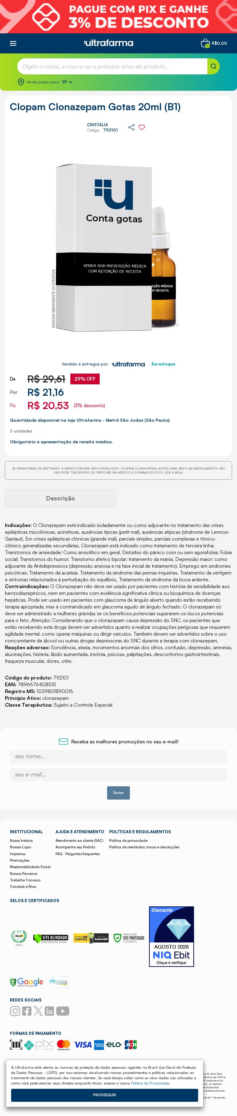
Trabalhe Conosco (25, 880)
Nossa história (21, 840)
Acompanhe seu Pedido (75, 847)
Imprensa (17, 854)
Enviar (119, 793)
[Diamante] (171, 937)
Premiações (19, 860)
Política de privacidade (128, 840)
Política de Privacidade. (150, 1082)
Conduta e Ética (23, 886)
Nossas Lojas (20, 847)
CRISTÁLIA (97, 124)
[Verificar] (51, 942)
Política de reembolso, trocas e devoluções (144, 847)
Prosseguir (104, 1095)
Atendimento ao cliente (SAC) (79, 840)
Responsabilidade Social (30, 867)
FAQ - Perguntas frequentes (78, 854)
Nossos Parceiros (23, 873)
